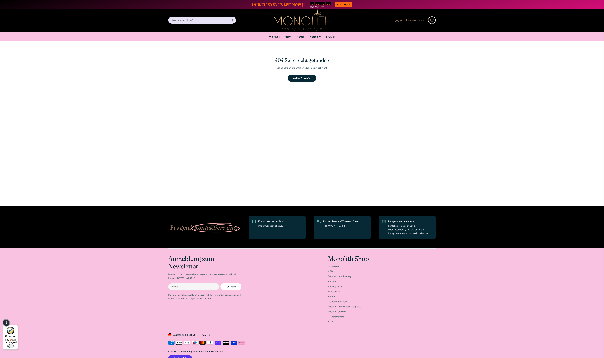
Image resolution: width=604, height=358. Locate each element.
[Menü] (16, 327)
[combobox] (202, 20)
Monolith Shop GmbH (188, 351)
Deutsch (206, 335)
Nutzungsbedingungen (225, 295)
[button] (6, 323)
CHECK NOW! (343, 5)
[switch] (10, 346)
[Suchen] (231, 20)
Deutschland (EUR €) (184, 334)
